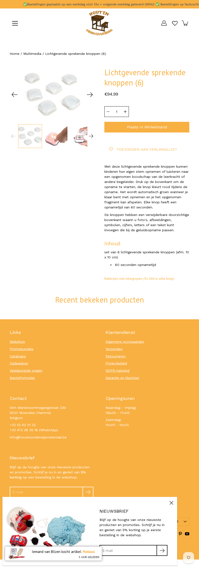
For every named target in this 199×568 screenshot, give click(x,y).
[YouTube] (187, 534)
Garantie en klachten (122, 378)
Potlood (88, 551)
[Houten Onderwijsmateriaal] (99, 23)
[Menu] (15, 23)
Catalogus (18, 356)
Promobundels (21, 349)
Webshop (17, 342)
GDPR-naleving (117, 370)
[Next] (90, 94)
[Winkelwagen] (185, 23)
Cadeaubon (19, 363)
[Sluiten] (171, 503)
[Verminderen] (108, 111)
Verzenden (114, 349)
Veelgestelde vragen (26, 370)
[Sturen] (88, 492)
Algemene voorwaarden (125, 342)
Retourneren (115, 356)
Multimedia (32, 54)
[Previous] (14, 94)
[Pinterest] (180, 534)
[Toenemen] (125, 111)
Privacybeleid (116, 363)
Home (14, 54)
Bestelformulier (22, 378)
